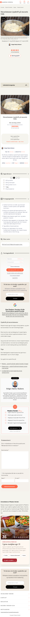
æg (7, 187)
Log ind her (15, 277)
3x (18, 177)
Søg (20, 2)
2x (16, 177)
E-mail (17, 478)
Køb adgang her (14, 428)
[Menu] (28, 1)
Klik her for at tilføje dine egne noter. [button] (12, 244)
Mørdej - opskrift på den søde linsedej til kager (15, 363)
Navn (3, 478)
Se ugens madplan (10, 560)
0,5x (11, 177)
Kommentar (5, 450)
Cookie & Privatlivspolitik (14, 612)
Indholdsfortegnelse (9, 85)
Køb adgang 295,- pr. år (14, 270)
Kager (15, 7)
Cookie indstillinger (4, 612)
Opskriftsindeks (8, 7)
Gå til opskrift (16, 55)
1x (14, 177)
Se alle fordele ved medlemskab (15, 273)
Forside (2, 7)
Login (24, 2)
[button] (11, 50)
